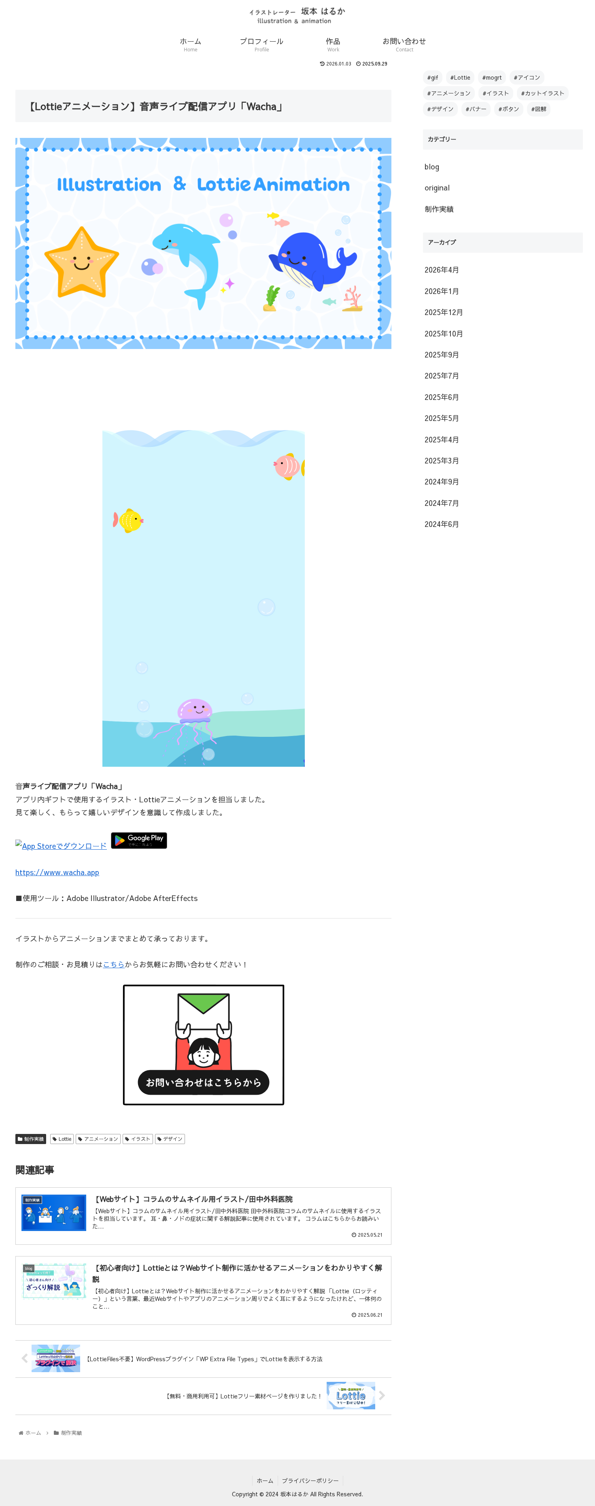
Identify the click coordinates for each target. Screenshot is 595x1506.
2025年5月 (442, 418)
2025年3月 (442, 460)
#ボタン (508, 109)
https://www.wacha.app (57, 872)
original (437, 187)
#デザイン (440, 109)
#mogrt (492, 77)
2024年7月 (442, 503)
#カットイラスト (543, 93)
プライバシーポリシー (310, 1480)
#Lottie (460, 77)
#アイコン (527, 77)
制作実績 (34, 1139)
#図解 (538, 109)
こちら (114, 964)
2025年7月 (442, 375)
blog (432, 166)
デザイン (173, 1139)
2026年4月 (442, 269)
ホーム (265, 1480)
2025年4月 (442, 439)
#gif (432, 77)
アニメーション (101, 1139)
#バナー (476, 109)
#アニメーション (449, 93)
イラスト (141, 1139)
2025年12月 (444, 312)
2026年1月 (442, 291)
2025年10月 (444, 333)
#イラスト (495, 93)
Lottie (65, 1139)
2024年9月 (442, 481)
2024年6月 (442, 524)
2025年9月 (442, 354)
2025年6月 (442, 397)
